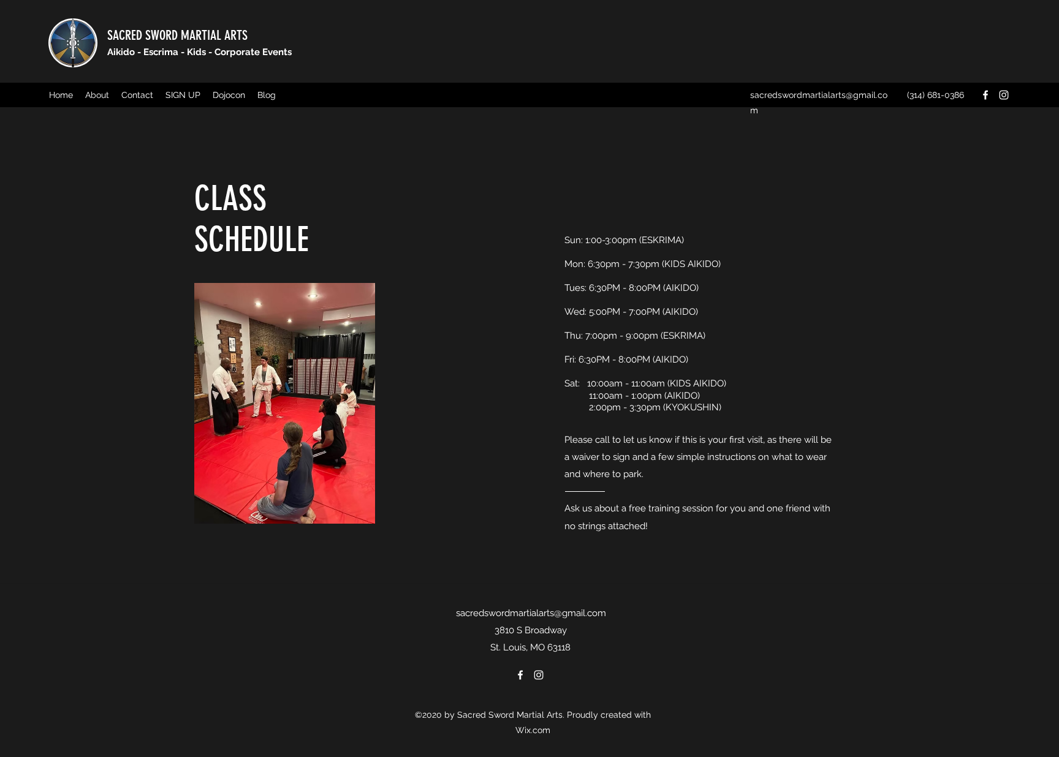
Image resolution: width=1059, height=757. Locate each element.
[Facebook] (985, 95)
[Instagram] (1004, 95)
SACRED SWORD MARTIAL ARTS (177, 35)
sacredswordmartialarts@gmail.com (531, 613)
